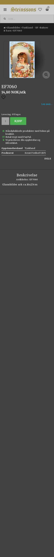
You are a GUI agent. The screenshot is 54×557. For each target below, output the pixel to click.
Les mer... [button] (46, 104)
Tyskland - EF (30, 27)
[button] (40, 10)
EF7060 (17, 30)
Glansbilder (13, 27)
